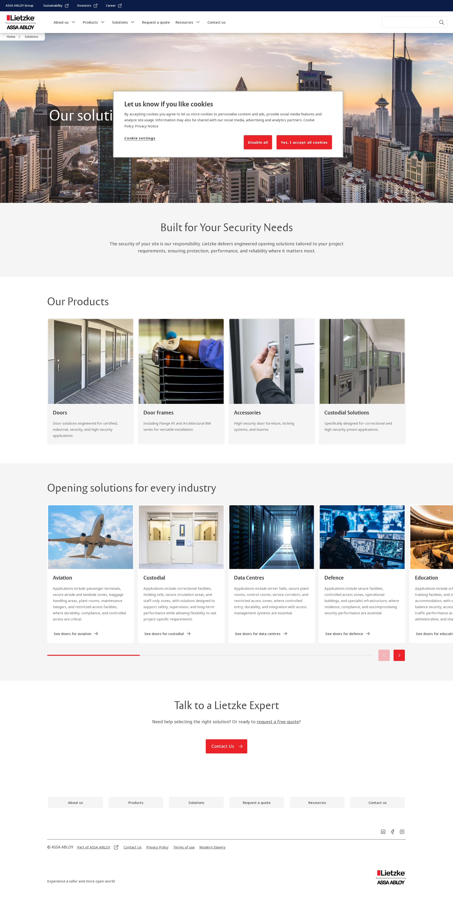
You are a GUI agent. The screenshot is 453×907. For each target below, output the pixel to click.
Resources (184, 22)
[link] (56, 5)
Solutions (120, 22)
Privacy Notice (146, 126)
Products (90, 22)
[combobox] (414, 22)
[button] (73, 22)
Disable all (258, 142)
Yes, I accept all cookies (304, 142)
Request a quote (156, 22)
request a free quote (278, 721)
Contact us (216, 22)
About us (61, 22)
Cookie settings (139, 138)
